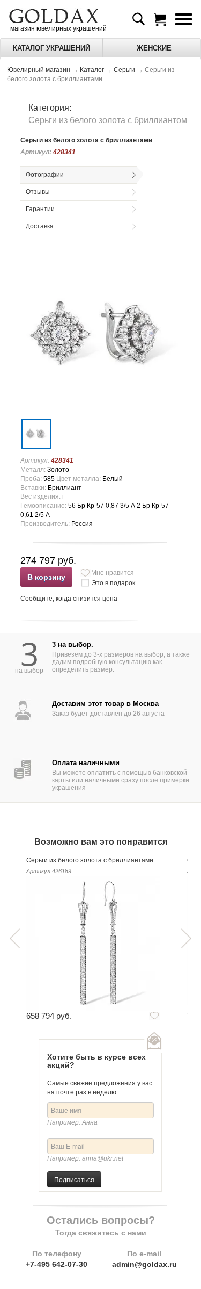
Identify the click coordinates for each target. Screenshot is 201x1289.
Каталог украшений (51, 48)
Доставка (40, 226)
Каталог (92, 70)
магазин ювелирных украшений (58, 28)
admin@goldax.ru (144, 1264)
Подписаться (74, 1179)
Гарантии (40, 209)
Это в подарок (113, 583)
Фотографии (45, 174)
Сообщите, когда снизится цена (68, 598)
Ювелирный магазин (38, 70)
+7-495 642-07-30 (56, 1264)
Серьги (124, 70)
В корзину (46, 577)
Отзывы (38, 192)
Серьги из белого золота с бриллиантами (89, 860)
